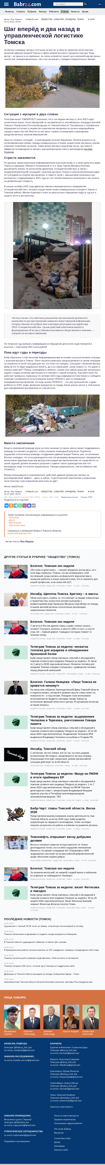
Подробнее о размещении (17, 1141)
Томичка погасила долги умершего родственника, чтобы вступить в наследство (41, 958)
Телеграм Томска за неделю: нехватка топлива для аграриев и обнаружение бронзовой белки (59, 650)
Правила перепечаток (65, 1119)
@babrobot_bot (21, 1122)
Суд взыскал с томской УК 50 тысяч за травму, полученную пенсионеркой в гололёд (43, 926)
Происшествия (73, 908)
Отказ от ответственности (66, 1116)
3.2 (21, 1159)
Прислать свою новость (61, 1107)
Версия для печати (69, 497)
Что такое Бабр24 (62, 1129)
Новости (75, 11)
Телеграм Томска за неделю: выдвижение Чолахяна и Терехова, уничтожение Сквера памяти (63, 720)
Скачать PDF (86, 497)
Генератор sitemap (66, 1159)
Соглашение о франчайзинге (68, 1123)
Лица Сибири (15, 997)
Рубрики (31, 11)
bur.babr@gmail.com (69, 1053)
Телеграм (14, 517)
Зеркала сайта (61, 1150)
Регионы (9, 11)
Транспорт (61, 674)
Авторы (42, 11)
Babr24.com (32, 19)
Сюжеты (20, 11)
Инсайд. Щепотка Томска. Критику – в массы (64, 594)
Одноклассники (17, 525)
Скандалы (70, 19)
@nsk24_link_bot (68, 1086)
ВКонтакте (15, 523)
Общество (46, 19)
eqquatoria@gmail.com (24, 1125)
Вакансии (59, 1133)
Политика (60, 586)
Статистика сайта (62, 1138)
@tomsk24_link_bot (69, 1098)
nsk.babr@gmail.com (69, 1089)
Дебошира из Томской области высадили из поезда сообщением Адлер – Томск (41, 974)
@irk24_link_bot (68, 1062)
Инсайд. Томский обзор (48, 748)
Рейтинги (54, 11)
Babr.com (27, 4)
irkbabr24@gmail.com (69, 1065)
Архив (85, 11)
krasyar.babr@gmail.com (70, 1077)
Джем (12, 520)
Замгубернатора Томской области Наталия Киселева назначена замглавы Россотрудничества (48, 982)
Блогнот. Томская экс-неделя (52, 566)
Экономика (72, 674)
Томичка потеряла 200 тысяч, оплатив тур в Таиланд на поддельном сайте (39, 966)
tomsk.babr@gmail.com (19, 533)
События (59, 19)
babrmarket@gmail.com (24, 1135)
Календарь (59, 1146)
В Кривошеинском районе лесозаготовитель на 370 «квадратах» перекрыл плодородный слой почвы (51, 950)
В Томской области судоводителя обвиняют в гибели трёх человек (35, 942)
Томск (80, 19)
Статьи (64, 11)
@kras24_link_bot (68, 1074)
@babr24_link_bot (23, 1047)
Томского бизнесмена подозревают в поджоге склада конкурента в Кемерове (40, 934)
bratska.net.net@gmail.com (26, 1060)
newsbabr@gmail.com (24, 1050)
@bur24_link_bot (68, 1050)
